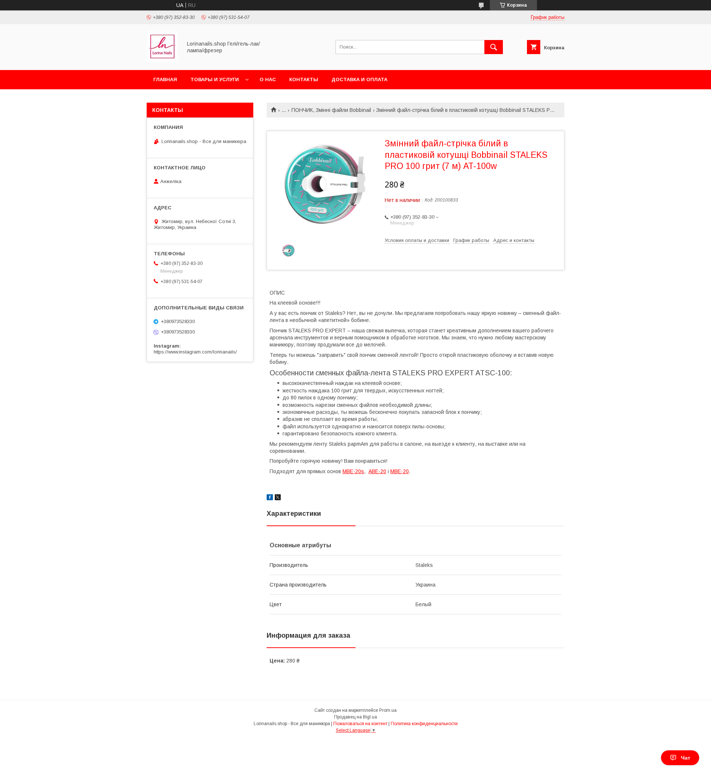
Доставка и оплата (359, 79)
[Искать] (493, 47)
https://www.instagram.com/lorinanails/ (195, 352)
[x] (278, 498)
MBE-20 (399, 471)
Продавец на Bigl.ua (355, 717)
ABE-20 (377, 471)
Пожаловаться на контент (360, 723)
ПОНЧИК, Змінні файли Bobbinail (331, 110)
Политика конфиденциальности (424, 723)
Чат (685, 758)
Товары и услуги (214, 79)
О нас (268, 79)
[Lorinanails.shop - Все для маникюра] (162, 60)
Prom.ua (388, 710)
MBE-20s (353, 471)
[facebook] (270, 498)
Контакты (303, 79)
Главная (165, 79)
